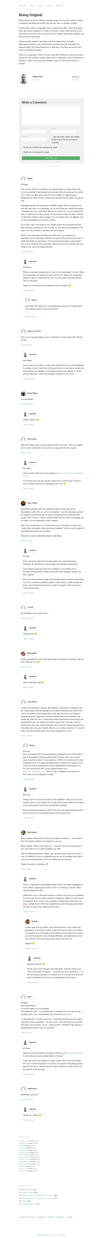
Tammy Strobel (23, 1155)
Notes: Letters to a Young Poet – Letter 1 (37, 1195)
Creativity (50, 1217)
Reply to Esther (26, 345)
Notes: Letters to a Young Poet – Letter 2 (37, 1198)
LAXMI (30, 607)
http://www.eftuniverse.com (33, 771)
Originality (60, 1217)
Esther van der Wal (34, 331)
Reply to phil (26, 667)
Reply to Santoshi (32, 948)
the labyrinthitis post (74, 1053)
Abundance (41, 1217)
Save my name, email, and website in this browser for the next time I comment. (65, 139)
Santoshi (34, 921)
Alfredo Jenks (23, 1171)
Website (25, 136)
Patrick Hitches (32, 393)
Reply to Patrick (27, 404)
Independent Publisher (43, 1235)
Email (54, 128)
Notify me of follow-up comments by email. (40, 147)
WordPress (62, 1235)
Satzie (29, 997)
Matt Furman (32, 439)
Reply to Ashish (27, 1099)
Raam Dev (22, 5)
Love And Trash (24, 1152)
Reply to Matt (26, 452)
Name (24, 128)
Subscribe (58, 5)
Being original (27, 1189)
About (32, 5)
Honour (30, 178)
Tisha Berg (22, 1148)
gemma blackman (24, 1157)
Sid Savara (22, 1145)
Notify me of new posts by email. (36, 152)
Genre (24, 1201)
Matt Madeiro (32, 832)
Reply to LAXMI (27, 618)
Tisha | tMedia (32, 503)
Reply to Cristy (26, 735)
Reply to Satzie (26, 1032)
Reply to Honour (27, 251)
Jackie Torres (23, 1169)
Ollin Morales (23, 1150)
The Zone (69, 1217)
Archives (40, 5)
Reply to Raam (29, 290)
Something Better (28, 1204)
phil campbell (31, 653)
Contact (49, 5)
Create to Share (27, 1192)
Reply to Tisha (26, 540)
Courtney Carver (24, 1141)
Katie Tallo (22, 1166)
